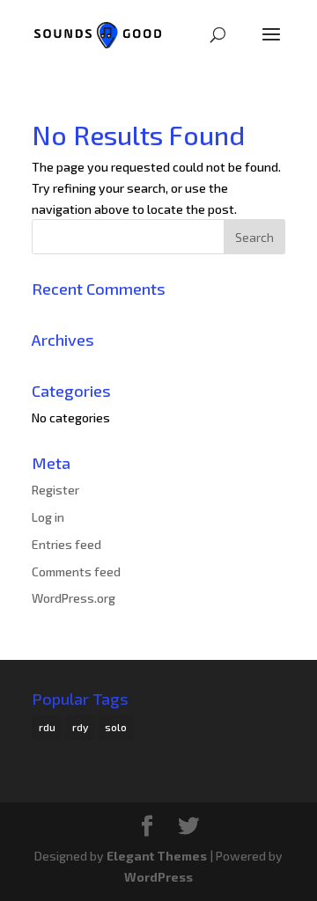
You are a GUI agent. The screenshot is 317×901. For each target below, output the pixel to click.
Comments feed (76, 571)
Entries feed (66, 544)
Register (55, 489)
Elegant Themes (157, 855)
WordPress (158, 876)
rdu (47, 727)
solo (116, 727)
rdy (80, 727)
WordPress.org (73, 597)
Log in (48, 516)
